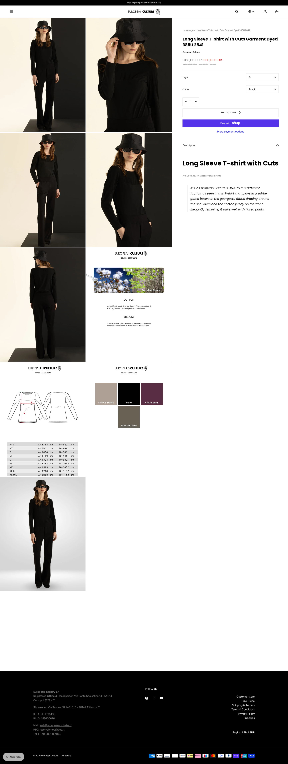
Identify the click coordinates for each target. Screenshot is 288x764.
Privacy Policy (246, 713)
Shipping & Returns (243, 705)
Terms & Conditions (243, 709)
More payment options (230, 131)
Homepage (188, 30)
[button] (11, 11)
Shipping (195, 64)
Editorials (66, 755)
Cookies (250, 718)
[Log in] (265, 12)
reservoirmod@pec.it (52, 729)
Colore (185, 89)
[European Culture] (144, 11)
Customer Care (245, 696)
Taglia (185, 77)
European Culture (191, 52)
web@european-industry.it (56, 725)
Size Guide (248, 701)
